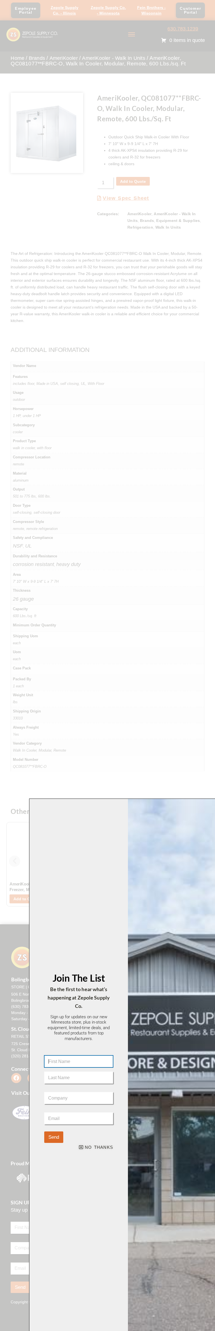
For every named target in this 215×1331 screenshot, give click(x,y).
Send (53, 1137)
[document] (107, 665)
